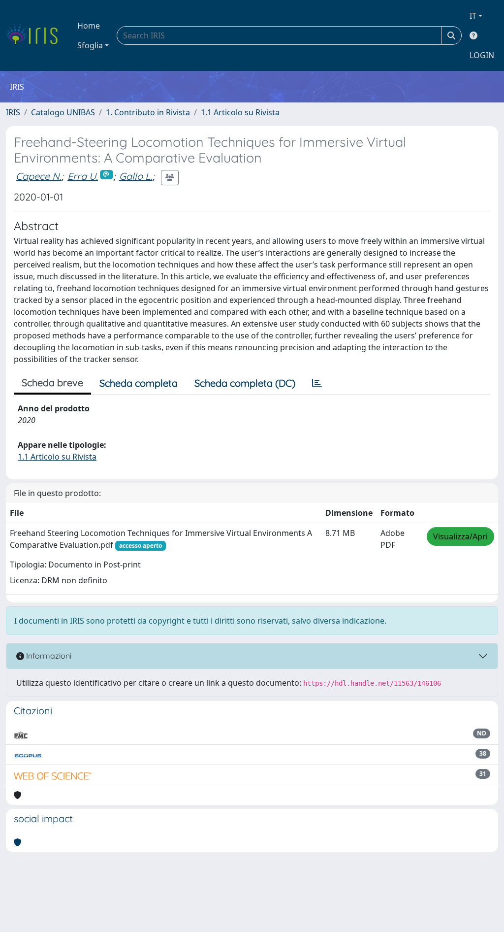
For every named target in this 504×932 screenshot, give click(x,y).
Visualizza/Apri (460, 536)
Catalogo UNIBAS (63, 112)
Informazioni (47, 656)
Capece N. (39, 176)
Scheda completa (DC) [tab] (244, 383)
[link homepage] (35, 35)
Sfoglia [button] (90, 45)
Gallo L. (136, 176)
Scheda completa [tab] (138, 383)
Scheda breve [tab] (52, 382)
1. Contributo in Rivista (148, 112)
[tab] (317, 383)
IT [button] (473, 15)
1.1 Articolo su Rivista (240, 112)
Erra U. (82, 176)
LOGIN (482, 55)
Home (88, 25)
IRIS (13, 112)
